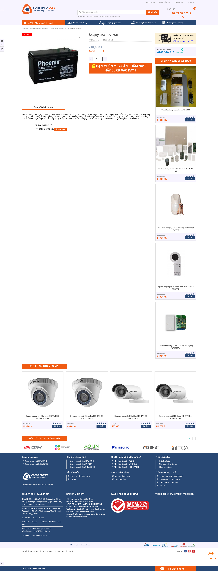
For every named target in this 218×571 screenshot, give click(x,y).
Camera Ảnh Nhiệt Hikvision (76, 517)
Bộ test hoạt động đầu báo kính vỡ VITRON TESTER (176, 288)
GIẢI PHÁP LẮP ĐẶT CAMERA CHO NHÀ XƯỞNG (84, 504)
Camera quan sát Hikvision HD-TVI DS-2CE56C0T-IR (87, 417)
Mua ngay (61, 129)
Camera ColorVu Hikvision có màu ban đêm (82, 506)
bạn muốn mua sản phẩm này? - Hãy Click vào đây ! (122, 68)
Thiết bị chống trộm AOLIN (58, 28)
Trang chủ (25, 28)
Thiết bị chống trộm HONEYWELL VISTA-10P (176, 170)
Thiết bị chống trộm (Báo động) (39, 28)
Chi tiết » (190, 120)
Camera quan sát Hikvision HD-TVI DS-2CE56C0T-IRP (42, 417)
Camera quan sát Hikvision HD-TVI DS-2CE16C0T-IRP (131, 417)
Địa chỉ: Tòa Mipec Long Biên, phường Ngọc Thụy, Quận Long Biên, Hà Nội (48, 551)
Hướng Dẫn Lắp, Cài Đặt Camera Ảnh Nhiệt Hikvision (85, 514)
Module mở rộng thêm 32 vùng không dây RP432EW (176, 347)
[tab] (43, 107)
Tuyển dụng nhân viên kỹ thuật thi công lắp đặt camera (85, 509)
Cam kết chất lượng (43, 107)
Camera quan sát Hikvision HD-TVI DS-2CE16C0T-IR (175, 417)
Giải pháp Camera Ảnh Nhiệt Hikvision (80, 512)
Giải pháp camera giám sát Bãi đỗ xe (79, 499)
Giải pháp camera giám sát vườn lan (79, 501)
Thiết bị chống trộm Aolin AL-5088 (175, 110)
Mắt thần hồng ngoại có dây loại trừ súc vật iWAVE (176, 229)
